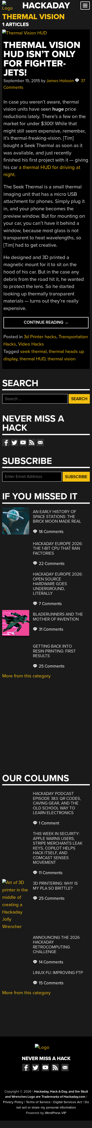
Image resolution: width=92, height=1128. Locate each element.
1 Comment (48, 823)
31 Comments (50, 629)
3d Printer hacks (40, 336)
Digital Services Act (67, 1102)
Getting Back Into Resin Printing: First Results (54, 651)
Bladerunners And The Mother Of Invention (58, 617)
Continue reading (54, 324)
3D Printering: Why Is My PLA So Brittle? (55, 886)
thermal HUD (32, 359)
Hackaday (46, 5)
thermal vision (62, 359)
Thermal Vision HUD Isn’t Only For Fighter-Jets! (41, 59)
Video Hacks (31, 344)
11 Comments (50, 872)
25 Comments (51, 666)
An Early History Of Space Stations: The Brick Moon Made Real (57, 516)
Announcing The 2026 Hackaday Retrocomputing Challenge (56, 945)
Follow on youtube (23, 442)
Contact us (40, 442)
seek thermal (33, 351)
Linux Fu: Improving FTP (58, 972)
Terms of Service (38, 1102)
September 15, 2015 (21, 80)
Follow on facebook (6, 442)
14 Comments (50, 962)
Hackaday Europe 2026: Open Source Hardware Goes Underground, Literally (58, 584)
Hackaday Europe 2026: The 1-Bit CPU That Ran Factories (58, 548)
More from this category (26, 676)
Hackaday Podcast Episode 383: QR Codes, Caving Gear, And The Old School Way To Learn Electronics (57, 803)
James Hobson (60, 80)
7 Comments (50, 603)
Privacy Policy (13, 1102)
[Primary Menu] (85, 5)
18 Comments (51, 531)
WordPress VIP (55, 1113)
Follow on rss (31, 442)
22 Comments (51, 563)
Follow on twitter (14, 442)
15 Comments (51, 983)
